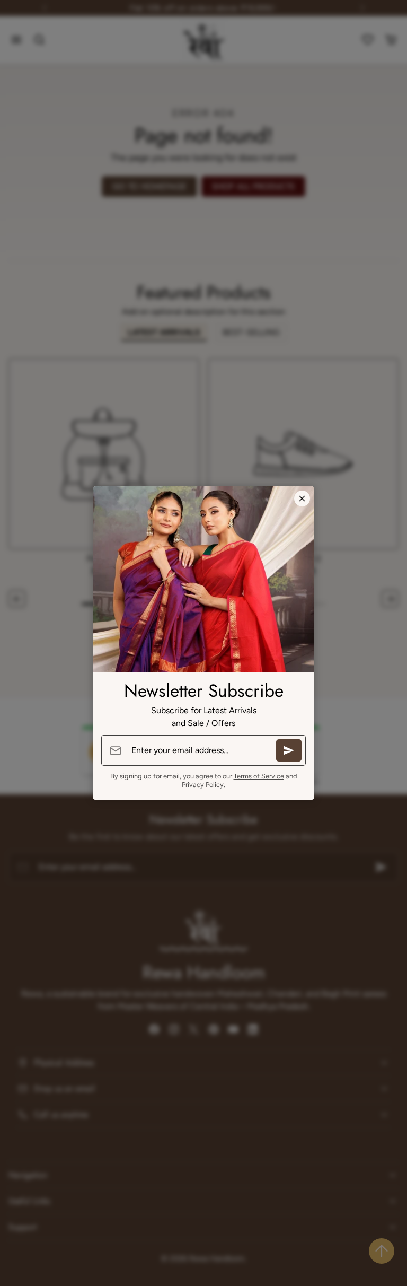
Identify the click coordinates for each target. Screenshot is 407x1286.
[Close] (302, 498)
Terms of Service (259, 776)
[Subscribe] (289, 750)
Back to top (381, 1251)
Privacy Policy (203, 785)
